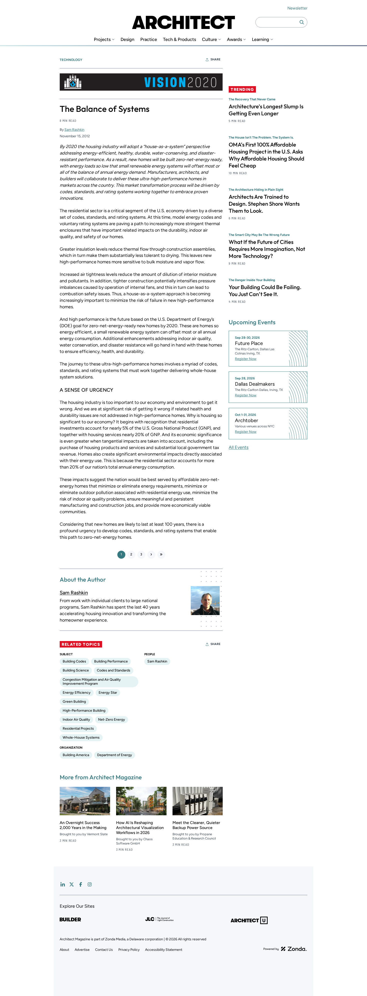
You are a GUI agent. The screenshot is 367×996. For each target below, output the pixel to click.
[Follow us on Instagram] (90, 884)
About (64, 950)
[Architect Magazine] (183, 22)
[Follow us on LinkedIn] (63, 884)
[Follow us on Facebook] (81, 884)
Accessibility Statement (163, 950)
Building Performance (111, 661)
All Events (238, 447)
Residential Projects (78, 728)
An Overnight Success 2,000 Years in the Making (83, 825)
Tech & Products (179, 39)
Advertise (82, 950)
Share (215, 59)
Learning (260, 39)
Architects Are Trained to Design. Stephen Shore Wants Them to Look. (264, 203)
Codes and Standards (113, 670)
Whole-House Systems (81, 737)
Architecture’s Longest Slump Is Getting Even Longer (266, 110)
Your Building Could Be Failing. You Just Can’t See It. (265, 291)
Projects (102, 39)
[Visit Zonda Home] (285, 949)
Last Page (161, 555)
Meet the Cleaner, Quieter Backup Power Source (196, 825)
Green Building (74, 701)
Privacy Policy (129, 950)
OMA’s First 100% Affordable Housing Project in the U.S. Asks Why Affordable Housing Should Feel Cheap (266, 155)
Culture (209, 39)
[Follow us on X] (72, 884)
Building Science (76, 670)
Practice (148, 39)
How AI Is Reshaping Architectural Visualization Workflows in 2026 (140, 827)
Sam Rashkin (74, 130)
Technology (71, 59)
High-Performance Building (84, 710)
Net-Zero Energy (111, 719)
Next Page (151, 555)
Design (127, 39)
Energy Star (108, 692)
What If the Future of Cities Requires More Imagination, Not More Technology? (267, 248)
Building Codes (74, 661)
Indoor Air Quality (76, 719)
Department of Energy (114, 755)
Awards (234, 39)
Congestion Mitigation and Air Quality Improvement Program (92, 681)
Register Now (245, 359)
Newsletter (297, 8)
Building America (76, 755)
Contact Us (104, 950)
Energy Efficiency (77, 692)
